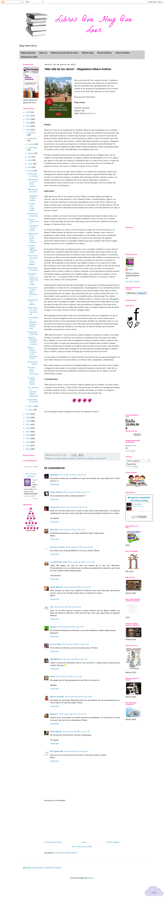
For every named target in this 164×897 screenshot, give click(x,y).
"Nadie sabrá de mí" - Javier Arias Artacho (33, 238)
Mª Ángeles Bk (56, 751)
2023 (28, 123)
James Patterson (139, 506)
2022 (28, 126)
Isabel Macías (56, 731)
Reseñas (91, 458)
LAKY (130, 270)
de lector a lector (57, 547)
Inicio (84, 842)
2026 (28, 112)
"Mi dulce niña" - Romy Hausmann (33, 370)
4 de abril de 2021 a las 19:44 (76, 751)
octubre (31, 144)
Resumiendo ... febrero (33, 363)
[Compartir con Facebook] (80, 455)
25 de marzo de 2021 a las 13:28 (79, 547)
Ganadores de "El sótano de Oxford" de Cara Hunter (33, 278)
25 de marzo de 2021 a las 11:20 (73, 507)
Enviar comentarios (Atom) (66, 853)
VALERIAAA (55, 659)
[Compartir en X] (77, 455)
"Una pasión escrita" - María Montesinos (33, 292)
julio (30, 157)
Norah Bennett (56, 587)
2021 (28, 130)
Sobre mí (43, 53)
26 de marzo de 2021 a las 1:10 (74, 659)
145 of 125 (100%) (30, 496)
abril (30, 167)
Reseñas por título (29, 57)
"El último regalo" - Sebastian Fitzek (33, 249)
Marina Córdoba (57, 697)
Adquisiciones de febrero (33, 302)
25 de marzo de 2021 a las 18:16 (75, 644)
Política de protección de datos (64, 53)
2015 (28, 432)
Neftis (52, 677)
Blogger (90, 878)
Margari (53, 627)
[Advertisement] (82, 821)
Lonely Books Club (58, 562)
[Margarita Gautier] (127, 448)
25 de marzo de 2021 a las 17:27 (71, 627)
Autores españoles (69, 458)
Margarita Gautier (131, 445)
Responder (54, 484)
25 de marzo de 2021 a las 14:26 (81, 562)
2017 (28, 424)
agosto (31, 153)
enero (30, 410)
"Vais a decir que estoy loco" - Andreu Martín (33, 260)
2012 (28, 442)
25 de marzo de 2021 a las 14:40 (77, 587)
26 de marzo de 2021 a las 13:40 (78, 697)
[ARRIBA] (154, 891)
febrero (31, 406)
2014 (28, 435)
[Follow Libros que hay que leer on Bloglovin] (137, 294)
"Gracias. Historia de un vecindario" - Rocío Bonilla (33, 224)
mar (51, 607)
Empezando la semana (33, 175)
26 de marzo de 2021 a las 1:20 (69, 677)
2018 (28, 421)
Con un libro (55, 644)
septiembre (32, 148)
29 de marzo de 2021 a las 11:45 (76, 731)
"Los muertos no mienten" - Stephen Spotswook (33, 391)
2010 (28, 449)
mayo (30, 164)
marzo (31, 171)
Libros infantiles (122, 53)
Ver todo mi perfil (132, 281)
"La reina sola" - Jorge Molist (31, 207)
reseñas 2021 (101, 458)
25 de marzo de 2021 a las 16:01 (67, 607)
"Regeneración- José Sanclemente (33, 311)
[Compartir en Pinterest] (82, 455)
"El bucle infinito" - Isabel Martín (32, 381)
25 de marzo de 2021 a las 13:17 (71, 530)
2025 (28, 116)
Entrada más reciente (53, 842)
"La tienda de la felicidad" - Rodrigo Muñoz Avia (33, 323)
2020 (28, 414)
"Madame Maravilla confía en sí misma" (32, 341)
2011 (28, 446)
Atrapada (54, 475)
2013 (28, 438)
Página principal (28, 53)
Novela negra (88, 53)
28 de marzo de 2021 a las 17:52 (72, 714)
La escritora (137, 504)
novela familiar (82, 458)
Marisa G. (54, 714)
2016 (28, 428)
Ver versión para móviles (82, 847)
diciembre (32, 133)
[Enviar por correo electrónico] (72, 455)
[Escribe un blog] (75, 455)
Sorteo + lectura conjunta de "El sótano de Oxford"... (33, 352)
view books (34, 498)
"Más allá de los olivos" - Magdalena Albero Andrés (33, 194)
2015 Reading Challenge (30, 474)
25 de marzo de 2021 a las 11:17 (76, 492)
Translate (134, 467)
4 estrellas (57, 458)
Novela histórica (104, 53)
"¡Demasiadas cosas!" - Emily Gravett (33, 182)
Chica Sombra (56, 492)
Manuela (54, 530)
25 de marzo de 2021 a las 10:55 (72, 475)
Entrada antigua (112, 842)
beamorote (55, 507)
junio (30, 160)
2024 (28, 119)
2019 (28, 418)
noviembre (32, 138)
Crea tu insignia (130, 451)
